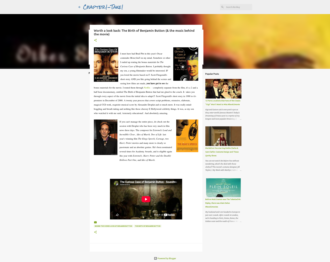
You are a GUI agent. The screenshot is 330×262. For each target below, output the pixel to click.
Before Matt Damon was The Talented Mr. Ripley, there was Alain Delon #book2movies (223, 203)
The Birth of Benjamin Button (147, 226)
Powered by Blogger (166, 258)
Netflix (147, 87)
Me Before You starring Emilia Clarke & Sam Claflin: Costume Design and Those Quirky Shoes (222, 152)
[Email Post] (95, 223)
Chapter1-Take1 (103, 7)
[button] (95, 40)
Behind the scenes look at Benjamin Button (113, 226)
